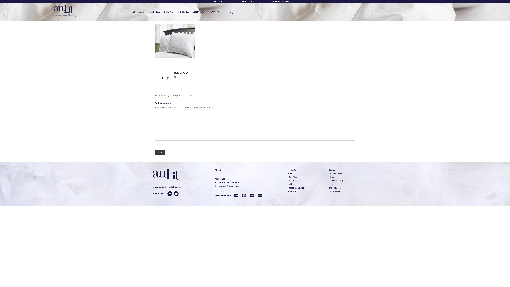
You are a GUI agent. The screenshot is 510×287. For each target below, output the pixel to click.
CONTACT (216, 12)
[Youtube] (176, 193)
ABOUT (141, 12)
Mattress (291, 173)
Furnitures (291, 191)
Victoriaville (334, 191)
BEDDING (168, 12)
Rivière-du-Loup (336, 180)
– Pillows (291, 184)
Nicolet (332, 177)
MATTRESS (154, 12)
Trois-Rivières (335, 188)
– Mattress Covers (295, 188)
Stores (332, 170)
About (218, 170)
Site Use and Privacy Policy (227, 186)
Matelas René (181, 73)
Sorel (331, 184)
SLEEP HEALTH (200, 12)
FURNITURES (183, 12)
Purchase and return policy (227, 182)
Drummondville (335, 173)
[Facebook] (169, 193)
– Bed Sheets (293, 177)
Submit (159, 152)
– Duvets (291, 180)
